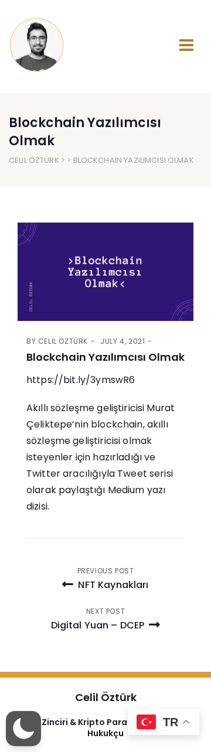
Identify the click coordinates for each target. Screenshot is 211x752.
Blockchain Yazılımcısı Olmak (105, 357)
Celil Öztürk (34, 160)
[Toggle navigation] (186, 45)
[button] (23, 728)
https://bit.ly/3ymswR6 (80, 380)
